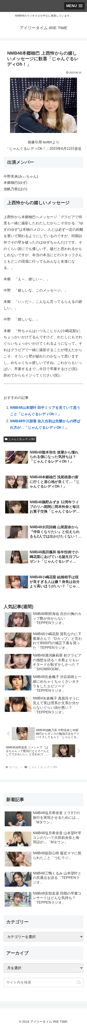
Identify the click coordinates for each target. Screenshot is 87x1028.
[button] (79, 982)
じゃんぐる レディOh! (21, 439)
